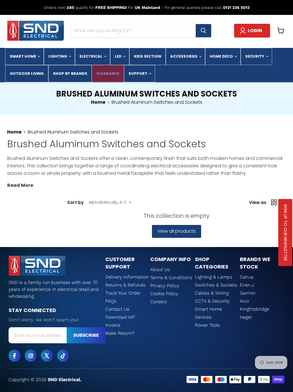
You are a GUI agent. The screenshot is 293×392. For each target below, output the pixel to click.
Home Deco (222, 56)
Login (255, 31)
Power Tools (207, 325)
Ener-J (247, 285)
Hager (246, 317)
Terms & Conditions (171, 277)
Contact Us (117, 309)
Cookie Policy (164, 293)
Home (98, 102)
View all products (176, 231)
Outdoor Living (27, 73)
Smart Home (23, 56)
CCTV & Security (212, 301)
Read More (20, 185)
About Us (160, 269)
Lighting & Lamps (213, 277)
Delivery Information (127, 277)
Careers (158, 301)
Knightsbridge (254, 309)
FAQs (110, 301)
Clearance (107, 73)
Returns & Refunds (125, 285)
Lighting (58, 56)
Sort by (75, 202)
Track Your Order (123, 293)
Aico (244, 301)
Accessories (184, 56)
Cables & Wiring (212, 293)
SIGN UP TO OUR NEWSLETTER (285, 232)
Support (138, 73)
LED (118, 56)
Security (255, 56)
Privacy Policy (164, 285)
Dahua (247, 277)
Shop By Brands (70, 73)
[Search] (203, 30)
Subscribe (86, 335)
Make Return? (119, 333)
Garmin (248, 293)
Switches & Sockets (216, 285)
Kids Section (147, 56)
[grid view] (274, 202)
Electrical (91, 56)
